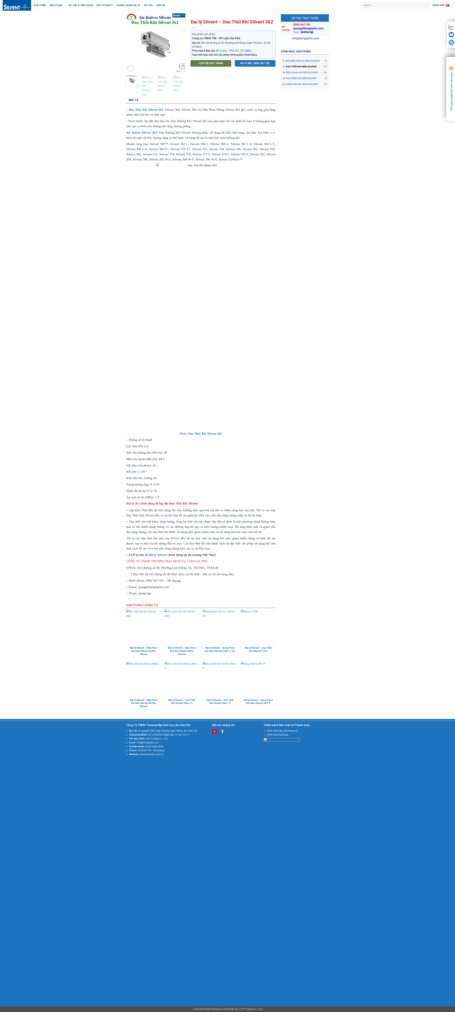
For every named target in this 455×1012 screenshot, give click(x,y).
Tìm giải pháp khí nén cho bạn (451, 91)
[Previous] (132, 43)
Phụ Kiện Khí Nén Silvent (301, 78)
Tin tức (148, 5)
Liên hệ (160, 5)
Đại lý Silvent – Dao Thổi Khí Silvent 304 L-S (220, 702)
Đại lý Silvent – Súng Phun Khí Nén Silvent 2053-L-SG (220, 649)
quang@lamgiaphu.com (308, 28)
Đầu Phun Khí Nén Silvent (302, 72)
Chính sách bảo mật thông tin (282, 730)
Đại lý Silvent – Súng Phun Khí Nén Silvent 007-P (258, 702)
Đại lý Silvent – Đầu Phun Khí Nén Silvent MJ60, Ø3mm (143, 703)
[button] (130, 68)
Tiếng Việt (438, 5)
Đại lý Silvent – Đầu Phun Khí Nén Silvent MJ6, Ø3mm (182, 651)
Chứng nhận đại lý (128, 5)
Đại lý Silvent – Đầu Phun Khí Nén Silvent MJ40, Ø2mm (143, 651)
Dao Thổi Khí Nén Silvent (301, 66)
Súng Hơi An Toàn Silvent (302, 84)
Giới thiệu (40, 5)
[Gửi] (426, 5)
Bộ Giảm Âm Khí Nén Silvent (303, 60)
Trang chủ (200, 16)
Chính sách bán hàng (277, 734)
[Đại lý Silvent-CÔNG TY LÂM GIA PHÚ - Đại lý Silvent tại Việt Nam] (17, 5)
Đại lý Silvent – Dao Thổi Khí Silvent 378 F (258, 649)
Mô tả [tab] (133, 100)
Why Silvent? (105, 5)
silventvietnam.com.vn (151, 754)
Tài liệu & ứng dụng (80, 5)
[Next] (179, 43)
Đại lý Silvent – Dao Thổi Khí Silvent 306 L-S (181, 702)
